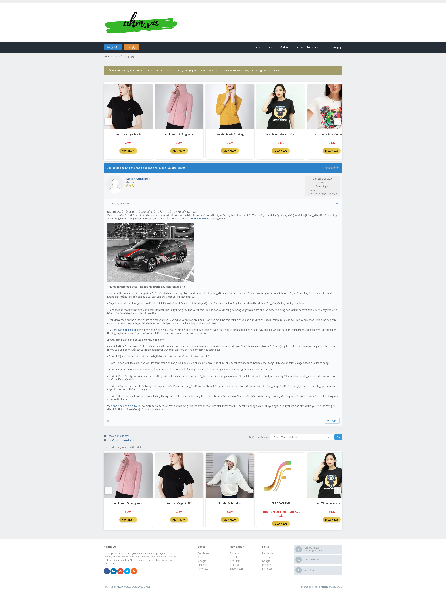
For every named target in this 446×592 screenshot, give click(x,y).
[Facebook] (107, 571)
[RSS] (134, 571)
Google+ (267, 561)
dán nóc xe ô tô (127, 329)
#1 (337, 203)
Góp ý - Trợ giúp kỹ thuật (189, 70)
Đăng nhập (112, 47)
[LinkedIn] (113, 571)
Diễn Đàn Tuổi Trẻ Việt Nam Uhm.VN (125, 70)
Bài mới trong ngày (124, 56)
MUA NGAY (128, 150)
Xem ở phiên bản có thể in (120, 440)
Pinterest (267, 568)
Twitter (266, 557)
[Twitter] (127, 571)
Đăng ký (131, 47)
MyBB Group (144, 586)
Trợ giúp (337, 47)
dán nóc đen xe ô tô (125, 406)
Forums (271, 47)
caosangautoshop (138, 179)
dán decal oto (197, 218)
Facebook (267, 553)
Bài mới (108, 56)
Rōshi (325, 586)
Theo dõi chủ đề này (118, 435)
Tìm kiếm (284, 47)
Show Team (237, 568)
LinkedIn (266, 564)
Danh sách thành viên (306, 47)
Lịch (326, 47)
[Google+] (120, 571)
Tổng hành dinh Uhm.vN (160, 70)
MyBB (120, 586)
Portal (258, 47)
